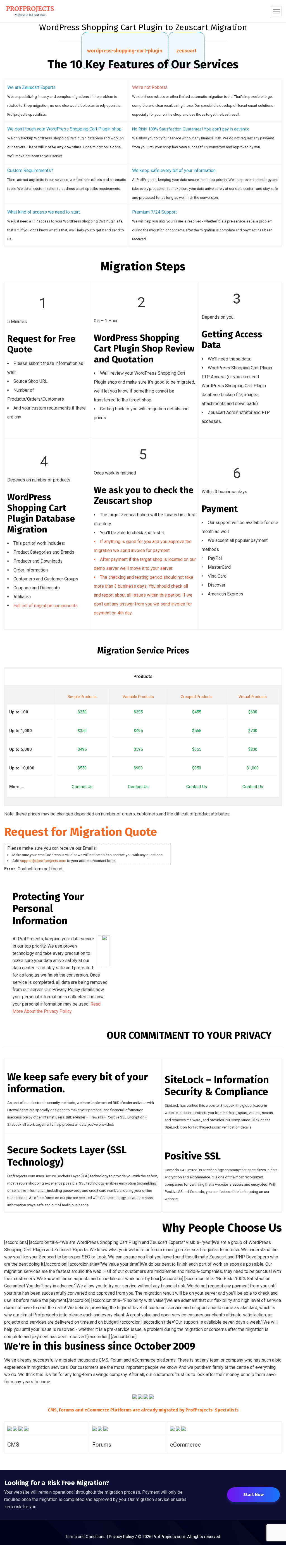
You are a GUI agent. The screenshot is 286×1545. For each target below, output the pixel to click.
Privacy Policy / (123, 1536)
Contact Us (82, 786)
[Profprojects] (30, 11)
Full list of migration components (45, 605)
